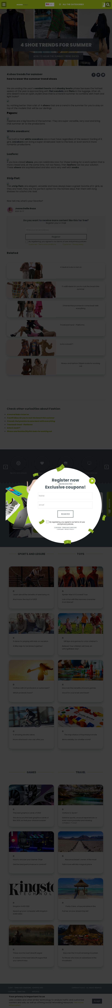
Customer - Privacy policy (65, 529)
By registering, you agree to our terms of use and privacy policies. (67, 523)
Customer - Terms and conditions (65, 527)
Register (65, 514)
